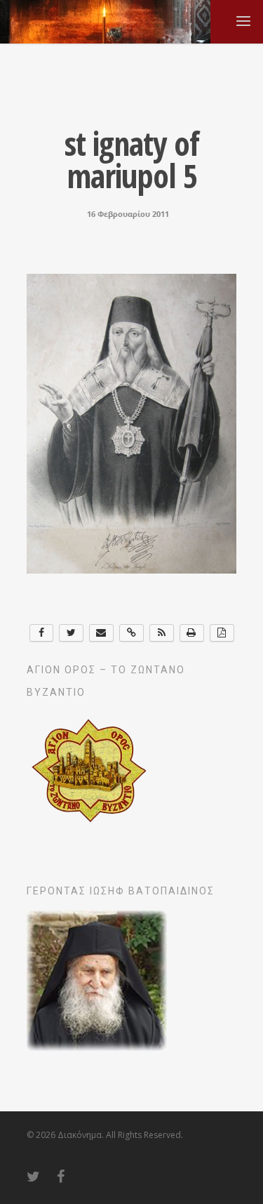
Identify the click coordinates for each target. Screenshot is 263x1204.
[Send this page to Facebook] (41, 633)
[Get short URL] (131, 633)
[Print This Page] (192, 633)
